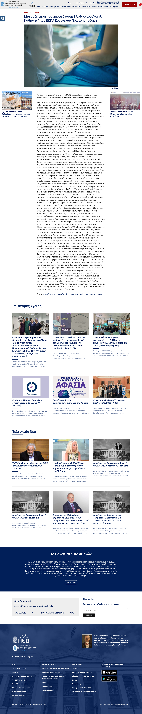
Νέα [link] (38, 7)
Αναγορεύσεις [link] (55, 7)
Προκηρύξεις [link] (114, 7)
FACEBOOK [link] (20, 612)
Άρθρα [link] (94, 7)
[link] (2, 18)
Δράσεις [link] (45, 7)
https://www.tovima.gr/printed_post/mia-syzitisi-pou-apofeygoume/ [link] (73, 294)
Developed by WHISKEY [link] (122, 704)
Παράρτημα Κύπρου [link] (76, 3)
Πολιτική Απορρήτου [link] (106, 704)
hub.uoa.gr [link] (105, 667)
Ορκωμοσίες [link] (103, 7)
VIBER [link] (72, 612)
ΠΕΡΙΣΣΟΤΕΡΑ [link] (71, 582)
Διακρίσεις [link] (86, 7)
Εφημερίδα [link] (90, 3)
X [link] (32, 612)
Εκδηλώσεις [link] (66, 7)
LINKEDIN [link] (59, 612)
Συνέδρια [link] (76, 7)
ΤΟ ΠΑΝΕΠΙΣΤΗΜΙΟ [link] (129, 4)
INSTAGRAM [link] (47, 612)
